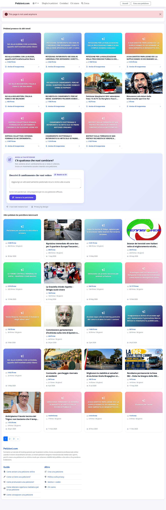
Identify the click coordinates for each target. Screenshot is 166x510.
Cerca (86, 3)
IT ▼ (37, 3)
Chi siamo (74, 3)
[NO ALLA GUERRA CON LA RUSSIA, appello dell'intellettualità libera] (22, 51)
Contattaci (64, 3)
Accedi (125, 3)
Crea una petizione (141, 3)
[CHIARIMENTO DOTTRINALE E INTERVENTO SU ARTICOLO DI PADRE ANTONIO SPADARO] (63, 130)
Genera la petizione (24, 197)
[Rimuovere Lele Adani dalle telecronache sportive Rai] (144, 90)
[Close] (160, 14)
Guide (6, 467)
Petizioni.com (22, 3)
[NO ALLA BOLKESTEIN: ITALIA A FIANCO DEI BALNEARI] (22, 90)
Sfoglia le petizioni (50, 3)
